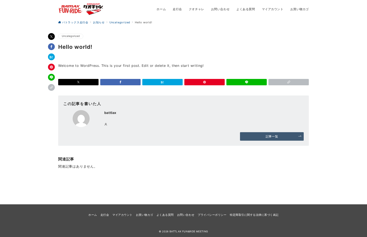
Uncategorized (71, 36)
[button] (51, 87)
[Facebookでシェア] (51, 46)
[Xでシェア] (51, 36)
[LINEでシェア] (51, 77)
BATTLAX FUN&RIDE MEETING (188, 231)
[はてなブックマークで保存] (51, 56)
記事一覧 (272, 136)
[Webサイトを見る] (105, 124)
